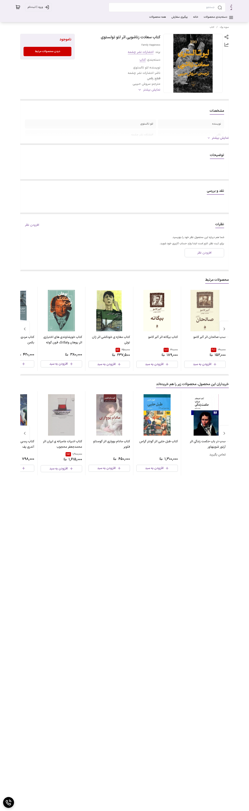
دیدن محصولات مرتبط (47, 51)
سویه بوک (224, 27)
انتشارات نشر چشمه (140, 52)
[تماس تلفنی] (8, 802)
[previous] (224, 329)
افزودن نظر (32, 225)
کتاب (212, 27)
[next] (24, 329)
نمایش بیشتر (220, 138)
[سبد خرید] (18, 7)
